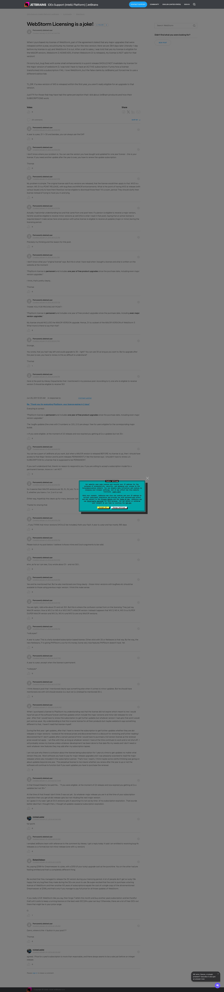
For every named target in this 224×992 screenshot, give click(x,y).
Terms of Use (125, 499)
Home (35, 4)
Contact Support (138, 4)
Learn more (116, 492)
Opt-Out (128, 503)
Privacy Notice (106, 499)
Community (154, 4)
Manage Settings (119, 507)
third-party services (95, 501)
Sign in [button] (187, 4)
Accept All (103, 507)
